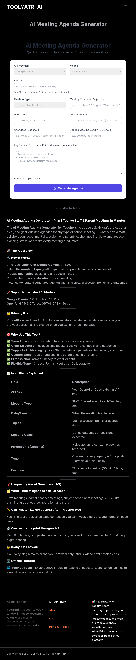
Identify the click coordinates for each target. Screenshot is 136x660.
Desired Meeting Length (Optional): (90, 129)
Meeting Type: (22, 99)
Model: (74, 65)
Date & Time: (21, 114)
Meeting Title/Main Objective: (87, 99)
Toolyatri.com (58, 653)
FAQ (51, 618)
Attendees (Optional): (26, 129)
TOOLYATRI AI (25, 7)
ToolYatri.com (21, 567)
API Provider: (21, 65)
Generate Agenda (70, 188)
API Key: (18, 80)
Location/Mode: (79, 114)
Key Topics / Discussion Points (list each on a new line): (46, 145)
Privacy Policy (59, 626)
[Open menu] (125, 6)
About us (55, 610)
